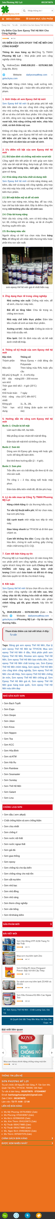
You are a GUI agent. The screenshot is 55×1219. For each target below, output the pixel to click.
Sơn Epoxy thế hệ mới (14, 103)
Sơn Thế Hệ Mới (12, 786)
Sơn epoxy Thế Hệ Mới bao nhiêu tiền (27, 659)
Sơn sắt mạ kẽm (12, 879)
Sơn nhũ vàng (11, 897)
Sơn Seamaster (12, 774)
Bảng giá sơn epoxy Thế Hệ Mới (27, 645)
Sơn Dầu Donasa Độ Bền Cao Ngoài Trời (34, 996)
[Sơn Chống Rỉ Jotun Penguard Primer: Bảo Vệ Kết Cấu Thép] (9, 972)
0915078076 (47, 2)
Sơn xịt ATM (10, 756)
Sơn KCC (9, 745)
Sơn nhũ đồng (11, 891)
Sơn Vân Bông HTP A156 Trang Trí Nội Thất (33, 942)
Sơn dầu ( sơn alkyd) (15, 814)
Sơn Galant (10, 792)
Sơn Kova (9, 727)
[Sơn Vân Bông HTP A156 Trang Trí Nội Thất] (9, 944)
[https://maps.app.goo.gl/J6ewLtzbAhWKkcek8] (27, 1216)
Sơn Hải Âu (10, 762)
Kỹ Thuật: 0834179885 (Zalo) (17, 1124)
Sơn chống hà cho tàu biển (18, 868)
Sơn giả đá (9, 850)
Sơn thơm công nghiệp (16, 903)
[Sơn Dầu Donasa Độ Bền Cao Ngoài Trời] (9, 998)
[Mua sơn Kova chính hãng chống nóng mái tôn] (27, 1046)
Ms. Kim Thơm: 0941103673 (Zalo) (20, 1121)
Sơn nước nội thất (13, 838)
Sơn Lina (9, 798)
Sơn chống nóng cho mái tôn (18, 873)
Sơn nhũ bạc (10, 885)
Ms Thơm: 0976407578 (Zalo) (18, 1134)
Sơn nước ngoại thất (14, 844)
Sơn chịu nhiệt (11, 826)
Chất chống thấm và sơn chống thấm (22, 820)
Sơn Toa (8, 739)
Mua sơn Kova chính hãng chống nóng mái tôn (25, 1061)
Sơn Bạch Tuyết (12, 703)
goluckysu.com (9, 78)
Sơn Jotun (9, 721)
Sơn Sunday (10, 780)
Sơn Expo (9, 709)
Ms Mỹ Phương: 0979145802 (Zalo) (20, 1112)
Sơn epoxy (9, 862)
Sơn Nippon (10, 733)
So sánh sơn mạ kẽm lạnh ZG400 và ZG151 (34, 982)
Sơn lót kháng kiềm (14, 915)
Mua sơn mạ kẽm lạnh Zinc (29, 956)
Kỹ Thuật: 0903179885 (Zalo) (17, 1127)
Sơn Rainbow (11, 768)
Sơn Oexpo (10, 715)
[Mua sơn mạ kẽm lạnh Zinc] (9, 958)
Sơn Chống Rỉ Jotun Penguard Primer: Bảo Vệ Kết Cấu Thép (31, 969)
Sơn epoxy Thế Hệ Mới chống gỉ (29, 677)
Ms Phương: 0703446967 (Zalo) (19, 1115)
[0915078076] (4, 1216)
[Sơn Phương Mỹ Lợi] (10, 10)
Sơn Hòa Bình (11, 750)
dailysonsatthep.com (36, 75)
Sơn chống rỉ (10, 832)
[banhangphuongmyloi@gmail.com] (38, 1216)
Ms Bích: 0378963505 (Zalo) (17, 1118)
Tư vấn (13, 635)
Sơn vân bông (11, 909)
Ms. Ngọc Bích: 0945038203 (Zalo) (20, 1131)
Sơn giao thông (12, 856)
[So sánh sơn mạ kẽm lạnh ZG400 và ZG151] (9, 985)
